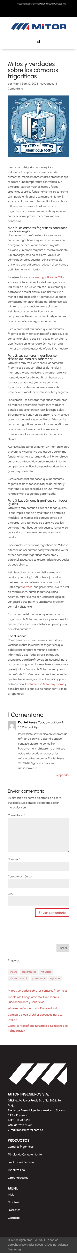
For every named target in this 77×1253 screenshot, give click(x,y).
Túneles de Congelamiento (25, 1154)
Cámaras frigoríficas (20, 1146)
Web (10, 893)
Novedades (47, 83)
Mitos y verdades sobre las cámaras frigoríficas (37, 990)
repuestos (55, 978)
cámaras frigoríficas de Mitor (46, 277)
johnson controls (18, 978)
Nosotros (13, 1202)
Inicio (11, 1194)
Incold (57, 582)
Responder (62, 775)
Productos (14, 1210)
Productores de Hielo (21, 1162)
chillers (13, 971)
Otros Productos (18, 1177)
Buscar (63, 948)
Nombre (14, 859)
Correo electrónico (20, 876)
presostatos (38, 978)
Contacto (14, 1218)
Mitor (16, 83)
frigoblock (46, 971)
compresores (29, 971)
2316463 (25, 1120)
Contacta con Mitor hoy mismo (44, 684)
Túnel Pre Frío (16, 1170)
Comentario (16, 815)
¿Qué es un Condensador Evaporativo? (32, 1008)
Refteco (27, 587)
